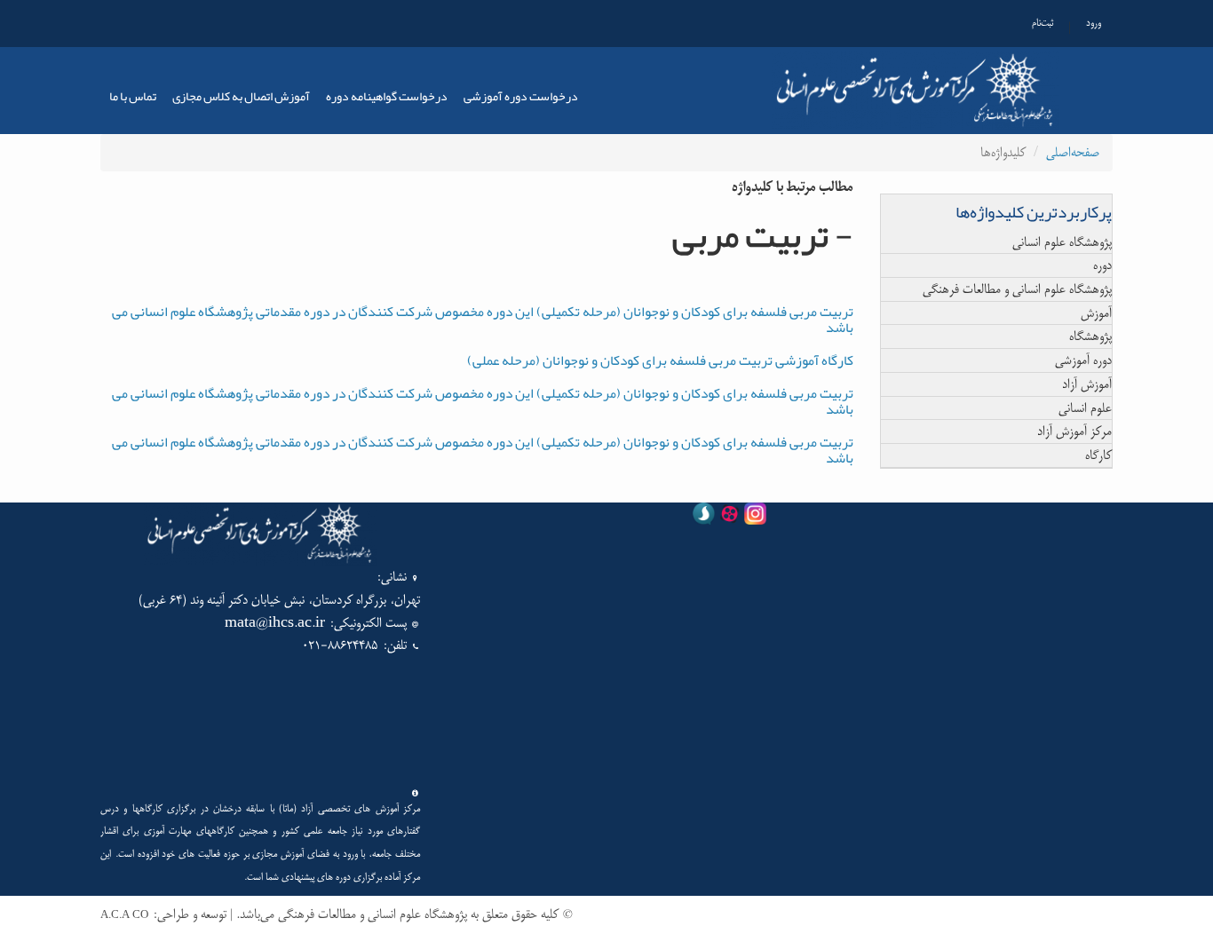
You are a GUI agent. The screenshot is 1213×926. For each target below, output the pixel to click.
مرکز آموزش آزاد (1074, 431)
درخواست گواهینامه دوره (387, 95)
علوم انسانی (1085, 408)
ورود (1093, 23)
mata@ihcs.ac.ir (275, 623)
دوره (1102, 265)
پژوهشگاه (1090, 336)
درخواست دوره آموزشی (521, 95)
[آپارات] (729, 517)
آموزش (1096, 313)
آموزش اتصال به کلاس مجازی (241, 95)
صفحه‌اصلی (1072, 152)
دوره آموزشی (1083, 360)
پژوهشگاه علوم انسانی (1062, 242)
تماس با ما (132, 95)
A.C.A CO (124, 915)
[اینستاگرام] (755, 517)
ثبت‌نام (1042, 23)
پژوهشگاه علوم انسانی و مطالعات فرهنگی (1017, 289)
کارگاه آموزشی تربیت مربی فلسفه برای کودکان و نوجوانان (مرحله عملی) (660, 360)
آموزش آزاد (1087, 384)
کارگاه (1098, 455)
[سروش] (704, 517)
